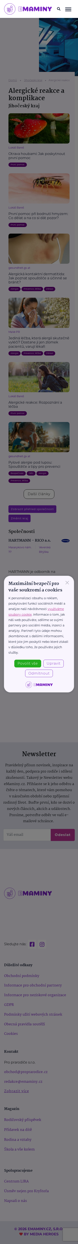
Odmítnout (39, 673)
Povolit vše (28, 663)
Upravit (53, 663)
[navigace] (68, 9)
